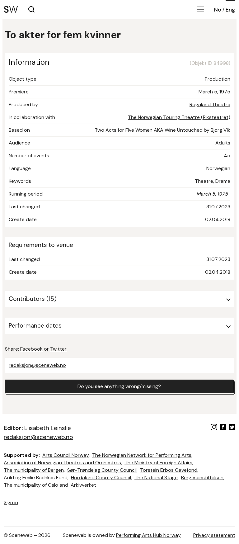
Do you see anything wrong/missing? (119, 386)
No (217, 9)
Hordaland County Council (101, 477)
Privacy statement (214, 535)
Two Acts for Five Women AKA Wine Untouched (149, 130)
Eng (230, 9)
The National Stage (156, 477)
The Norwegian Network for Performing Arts (141, 455)
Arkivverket (83, 485)
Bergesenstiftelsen (202, 477)
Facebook (31, 349)
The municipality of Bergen (34, 470)
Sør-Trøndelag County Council (102, 470)
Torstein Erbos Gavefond (168, 470)
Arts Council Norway (65, 455)
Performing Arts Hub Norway (148, 535)
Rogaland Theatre (210, 104)
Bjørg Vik (220, 130)
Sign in (11, 502)
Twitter (58, 349)
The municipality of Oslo (31, 485)
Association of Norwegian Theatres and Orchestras (62, 462)
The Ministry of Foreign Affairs (158, 462)
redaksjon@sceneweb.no (37, 365)
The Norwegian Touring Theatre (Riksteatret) (179, 117)
